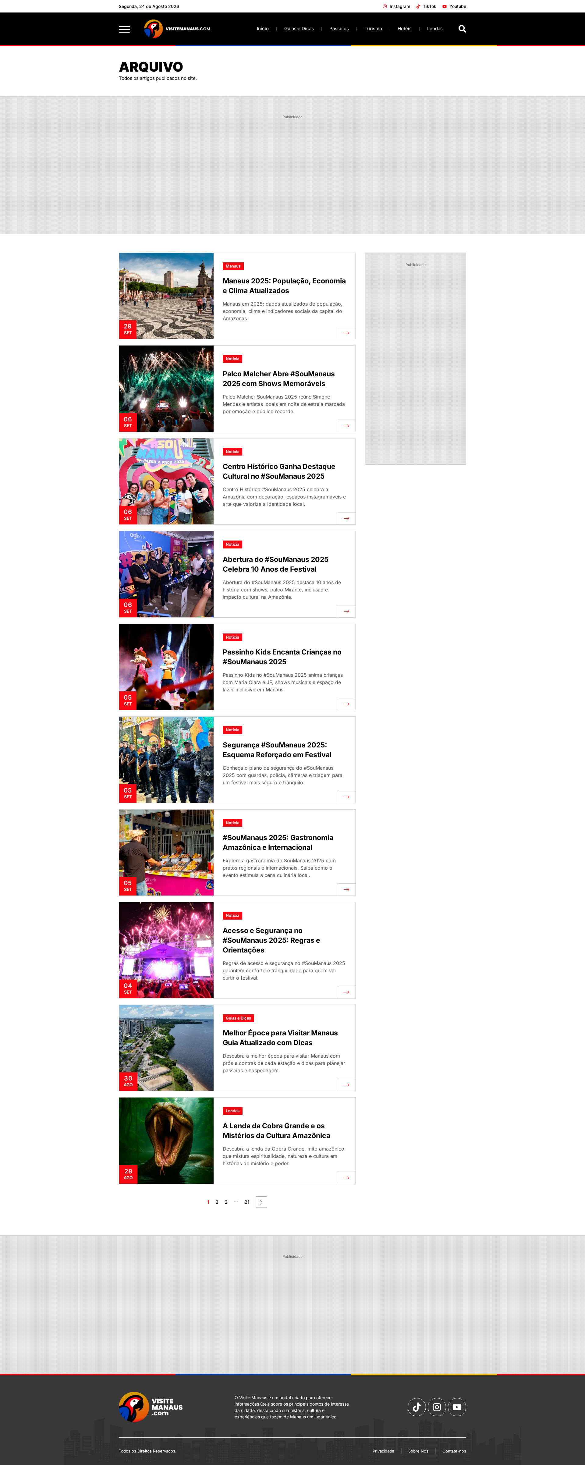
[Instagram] (437, 1407)
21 (247, 1202)
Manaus (233, 266)
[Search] (462, 29)
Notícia (232, 358)
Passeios (339, 28)
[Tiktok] (417, 1407)
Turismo (373, 28)
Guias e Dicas (299, 28)
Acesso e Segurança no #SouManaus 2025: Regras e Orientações (271, 940)
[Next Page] (261, 1202)
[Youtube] (457, 1407)
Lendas (435, 28)
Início (263, 28)
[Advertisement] (292, 165)
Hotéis (405, 28)
